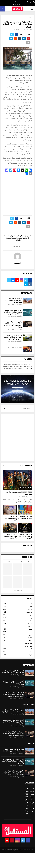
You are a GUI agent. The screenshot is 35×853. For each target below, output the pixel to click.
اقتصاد (30, 606)
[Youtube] (7, 840)
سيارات (30, 623)
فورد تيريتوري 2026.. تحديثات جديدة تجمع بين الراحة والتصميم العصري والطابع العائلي (13, 337)
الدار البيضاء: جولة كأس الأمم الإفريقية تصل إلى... (25, 517)
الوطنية (30, 649)
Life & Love (28, 643)
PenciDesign (22, 851)
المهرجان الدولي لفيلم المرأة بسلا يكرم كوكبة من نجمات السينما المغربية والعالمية (17, 238)
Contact (13, 2)
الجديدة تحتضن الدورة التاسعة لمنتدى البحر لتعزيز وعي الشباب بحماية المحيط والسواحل (13, 312)
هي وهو (30, 635)
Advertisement (21, 2)
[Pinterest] (12, 840)
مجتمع (30, 629)
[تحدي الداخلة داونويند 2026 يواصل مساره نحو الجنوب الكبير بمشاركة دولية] (27, 301)
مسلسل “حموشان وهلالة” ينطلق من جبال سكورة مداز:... (10, 536)
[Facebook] (28, 840)
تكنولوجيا (29, 609)
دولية (30, 652)
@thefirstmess (17, 590)
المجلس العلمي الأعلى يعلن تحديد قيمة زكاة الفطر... (10, 518)
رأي (31, 615)
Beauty (30, 637)
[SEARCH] (5, 408)
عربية (30, 654)
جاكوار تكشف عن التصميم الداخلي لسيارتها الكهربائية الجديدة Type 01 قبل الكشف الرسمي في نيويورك (12, 324)
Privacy (29, 2)
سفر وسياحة (28, 620)
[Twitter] (23, 840)
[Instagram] (17, 840)
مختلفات (29, 632)
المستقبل (28, 29)
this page (29, 368)
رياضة (30, 617)
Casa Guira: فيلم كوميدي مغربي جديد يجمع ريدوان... (19, 493)
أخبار (30, 603)
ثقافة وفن (29, 612)
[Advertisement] (17, 194)
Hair (30, 640)
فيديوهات (29, 626)
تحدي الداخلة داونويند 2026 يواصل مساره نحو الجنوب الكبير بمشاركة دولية (13, 300)
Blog (34, 2)
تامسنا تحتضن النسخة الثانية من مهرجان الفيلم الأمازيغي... (25, 536)
